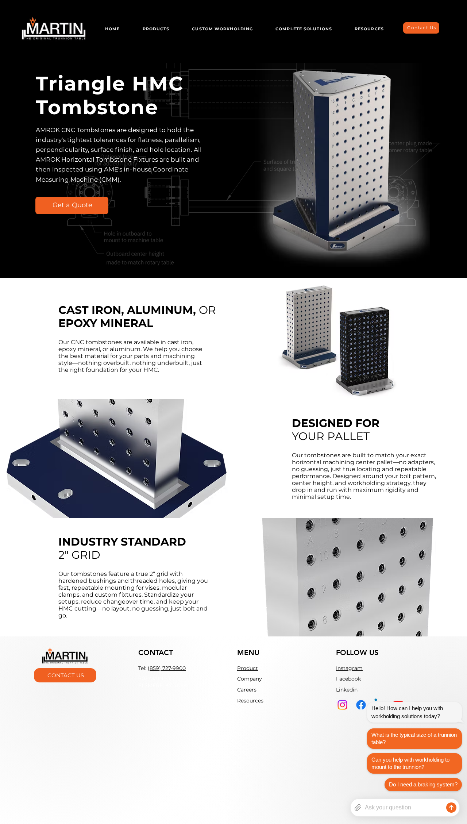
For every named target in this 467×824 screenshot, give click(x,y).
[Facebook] (361, 704)
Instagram (349, 668)
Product (247, 668)
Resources (250, 700)
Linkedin (347, 689)
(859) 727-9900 (167, 668)
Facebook (348, 678)
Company (249, 678)
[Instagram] (342, 704)
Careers (246, 689)
